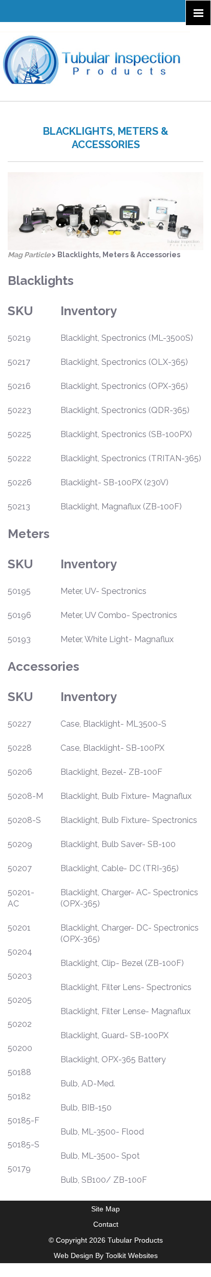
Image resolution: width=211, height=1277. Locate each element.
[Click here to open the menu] (198, 13)
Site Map (105, 1209)
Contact (105, 1224)
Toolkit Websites (132, 1255)
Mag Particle (29, 255)
